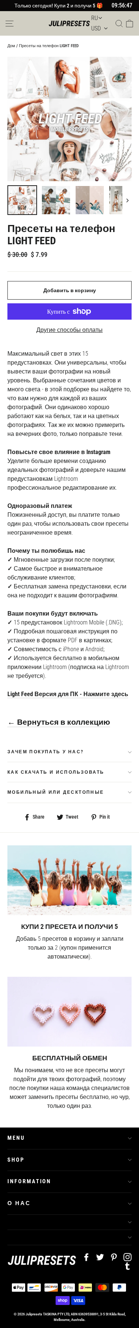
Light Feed (20, 694)
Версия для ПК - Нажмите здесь (81, 694)
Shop (16, 1159)
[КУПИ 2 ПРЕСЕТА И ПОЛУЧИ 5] (69, 880)
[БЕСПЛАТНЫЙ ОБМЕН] (69, 1012)
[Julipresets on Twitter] (100, 1257)
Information (29, 1181)
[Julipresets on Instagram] (127, 1257)
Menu (16, 1138)
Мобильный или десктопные (55, 792)
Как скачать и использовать (55, 772)
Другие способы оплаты (69, 329)
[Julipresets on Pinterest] (114, 1257)
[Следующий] (127, 200)
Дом (11, 45)
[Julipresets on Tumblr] (127, 1266)
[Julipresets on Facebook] (86, 1257)
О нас (19, 1203)
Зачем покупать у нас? (45, 751)
